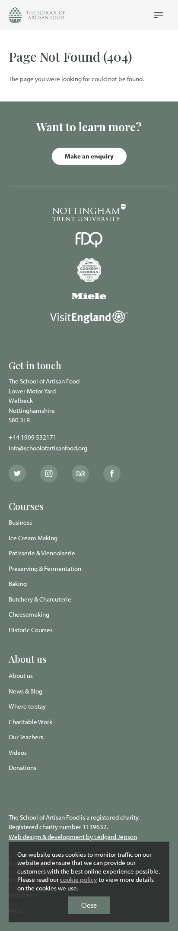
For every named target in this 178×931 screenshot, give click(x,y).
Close (89, 905)
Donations (22, 767)
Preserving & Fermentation (45, 568)
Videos (18, 752)
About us (21, 675)
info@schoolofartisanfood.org (48, 448)
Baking (18, 584)
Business (20, 522)
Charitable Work (30, 722)
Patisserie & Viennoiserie (42, 553)
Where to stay (27, 706)
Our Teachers (26, 737)
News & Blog (25, 691)
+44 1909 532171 (33, 437)
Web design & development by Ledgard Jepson (73, 837)
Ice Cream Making (33, 538)
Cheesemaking (29, 614)
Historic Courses (31, 630)
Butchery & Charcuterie (40, 599)
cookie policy (78, 879)
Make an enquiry (89, 156)
